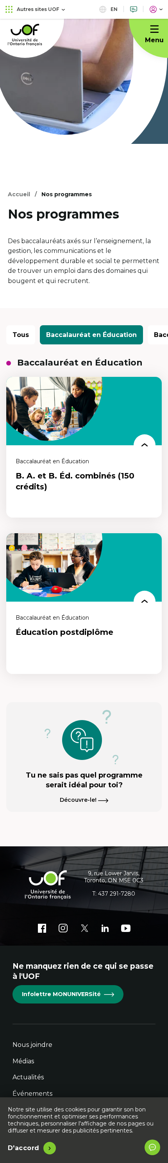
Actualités (28, 1077)
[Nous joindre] (133, 9)
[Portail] (156, 9)
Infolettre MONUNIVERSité (61, 994)
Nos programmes (66, 194)
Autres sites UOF (38, 9)
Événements (32, 1093)
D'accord (23, 1148)
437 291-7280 (116, 893)
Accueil (19, 194)
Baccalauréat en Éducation (91, 335)
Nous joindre (32, 1044)
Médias (23, 1061)
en (113, 9)
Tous (21, 335)
